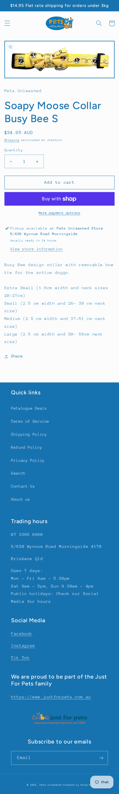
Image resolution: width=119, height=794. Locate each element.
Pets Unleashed (51, 784)
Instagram (23, 645)
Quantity (13, 150)
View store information (36, 249)
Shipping (11, 140)
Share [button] (17, 356)
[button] (7, 23)
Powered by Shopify (77, 784)
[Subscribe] (101, 758)
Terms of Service (30, 421)
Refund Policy (26, 447)
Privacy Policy (28, 460)
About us (20, 499)
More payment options (60, 213)
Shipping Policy (29, 434)
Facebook (21, 633)
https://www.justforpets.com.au (51, 696)
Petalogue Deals (29, 408)
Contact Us (23, 486)
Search (18, 473)
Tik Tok (20, 657)
